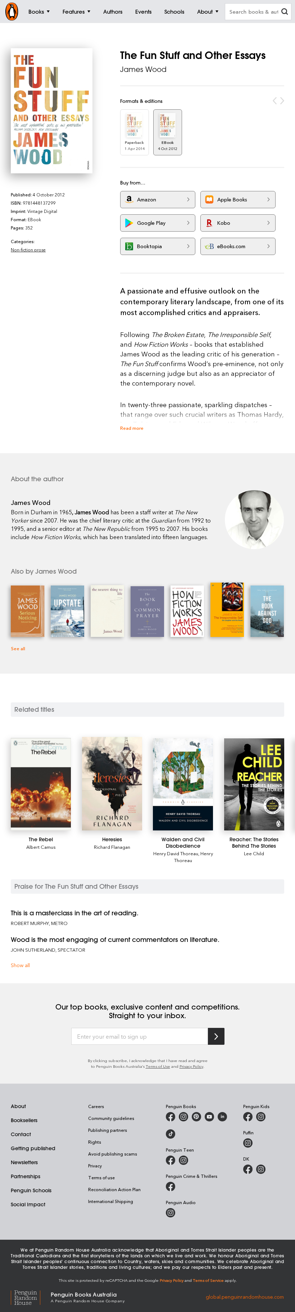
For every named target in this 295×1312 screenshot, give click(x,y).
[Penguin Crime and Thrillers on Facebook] (170, 1186)
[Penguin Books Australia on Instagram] (183, 1116)
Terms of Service (208, 1280)
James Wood (143, 69)
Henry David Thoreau (175, 853)
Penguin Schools (31, 1190)
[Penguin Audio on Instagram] (170, 1212)
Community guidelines (111, 1118)
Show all (20, 965)
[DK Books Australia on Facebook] (248, 1169)
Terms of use (101, 1177)
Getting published (33, 1148)
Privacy (95, 1165)
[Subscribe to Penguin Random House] (216, 1036)
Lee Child (254, 853)
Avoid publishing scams (112, 1154)
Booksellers (24, 1120)
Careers (96, 1106)
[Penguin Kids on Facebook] (248, 1116)
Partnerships (25, 1176)
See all (18, 648)
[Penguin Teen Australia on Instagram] (183, 1160)
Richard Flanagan (112, 846)
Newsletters (24, 1162)
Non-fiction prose (28, 249)
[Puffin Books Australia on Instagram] (248, 1143)
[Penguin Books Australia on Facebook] (170, 1116)
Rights (94, 1142)
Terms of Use (158, 1066)
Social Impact (28, 1204)
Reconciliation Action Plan (114, 1189)
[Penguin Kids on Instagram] (261, 1116)
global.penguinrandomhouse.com (245, 1296)
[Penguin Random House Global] (31, 1297)
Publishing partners (107, 1130)
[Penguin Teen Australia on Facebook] (170, 1160)
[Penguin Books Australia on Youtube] (209, 1116)
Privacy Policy (191, 1066)
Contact (21, 1134)
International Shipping (110, 1201)
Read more (132, 427)
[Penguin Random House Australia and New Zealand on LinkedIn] (222, 1116)
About (18, 1106)
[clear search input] (284, 12)
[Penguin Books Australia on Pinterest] (196, 1116)
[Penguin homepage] (11, 11)
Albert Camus (41, 846)
